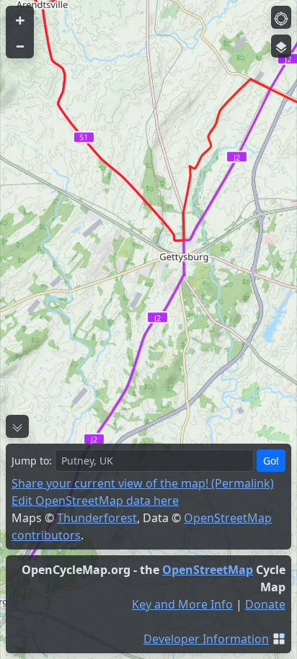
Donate (265, 604)
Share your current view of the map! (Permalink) (143, 483)
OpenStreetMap (207, 570)
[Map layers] (281, 46)
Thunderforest (97, 518)
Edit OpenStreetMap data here (95, 500)
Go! (271, 460)
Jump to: (32, 460)
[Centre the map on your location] (281, 17)
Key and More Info (182, 604)
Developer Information (206, 639)
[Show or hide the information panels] (17, 426)
